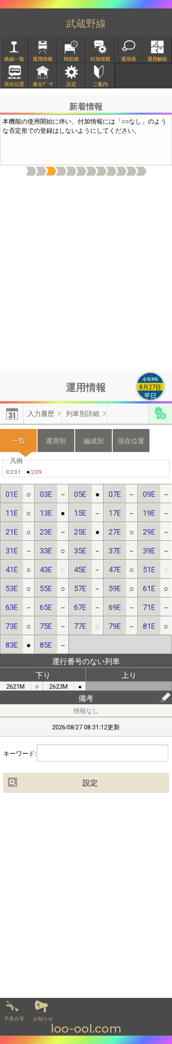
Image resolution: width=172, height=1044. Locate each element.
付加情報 (100, 58)
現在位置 (14, 83)
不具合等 (14, 1018)
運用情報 (43, 58)
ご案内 (100, 83)
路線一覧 (14, 58)
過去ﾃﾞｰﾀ (43, 83)
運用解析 (157, 58)
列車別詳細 (82, 413)
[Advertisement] (86, 274)
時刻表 (71, 58)
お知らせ (43, 1018)
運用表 (128, 58)
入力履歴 (41, 413)
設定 (71, 83)
